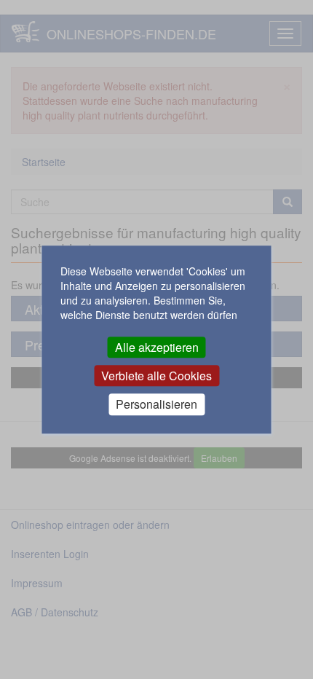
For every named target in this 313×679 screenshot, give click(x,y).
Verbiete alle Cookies (156, 375)
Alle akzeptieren (157, 347)
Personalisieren (156, 404)
